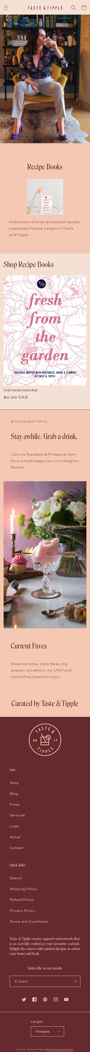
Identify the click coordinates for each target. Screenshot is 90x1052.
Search (16, 878)
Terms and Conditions (29, 921)
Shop (14, 782)
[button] (6, 7)
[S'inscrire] (75, 981)
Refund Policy (22, 899)
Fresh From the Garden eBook (20, 390)
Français (42, 1031)
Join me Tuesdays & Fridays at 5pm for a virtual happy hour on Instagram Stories (45, 461)
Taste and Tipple (36, 1049)
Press (15, 804)
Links (14, 826)
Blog (14, 793)
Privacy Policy (22, 910)
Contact (17, 847)
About (15, 837)
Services (17, 815)
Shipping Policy (23, 888)
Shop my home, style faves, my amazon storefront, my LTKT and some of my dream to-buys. (41, 670)
